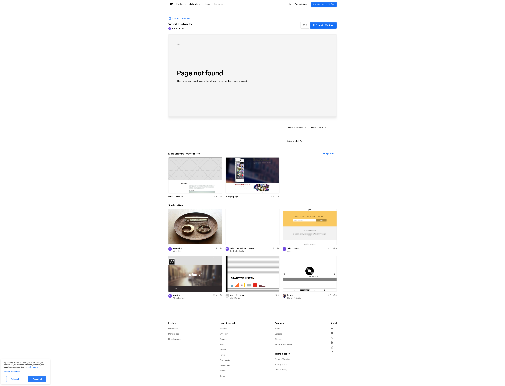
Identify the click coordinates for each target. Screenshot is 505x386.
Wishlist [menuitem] (223, 371)
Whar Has (177, 251)
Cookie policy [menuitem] (281, 370)
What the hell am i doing (242, 248)
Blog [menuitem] (222, 344)
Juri (289, 251)
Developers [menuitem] (225, 365)
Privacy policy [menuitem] (281, 364)
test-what (177, 248)
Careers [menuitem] (278, 334)
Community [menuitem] (225, 360)
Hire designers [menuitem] (174, 339)
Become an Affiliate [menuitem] (283, 344)
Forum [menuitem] (222, 355)
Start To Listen (237, 295)
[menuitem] (331, 328)
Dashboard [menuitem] (173, 329)
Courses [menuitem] (223, 339)
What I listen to (175, 197)
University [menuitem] (224, 334)
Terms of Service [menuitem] (282, 359)
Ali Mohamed (179, 298)
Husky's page (232, 197)
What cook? (293, 248)
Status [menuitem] (222, 376)
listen (290, 295)
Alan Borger (235, 298)
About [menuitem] (277, 329)
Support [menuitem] (223, 329)
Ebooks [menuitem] (223, 350)
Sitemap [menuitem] (278, 339)
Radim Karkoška (237, 251)
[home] (171, 4)
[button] (181, 4)
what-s (176, 295)
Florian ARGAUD (294, 298)
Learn (208, 4)
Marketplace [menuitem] (173, 334)
